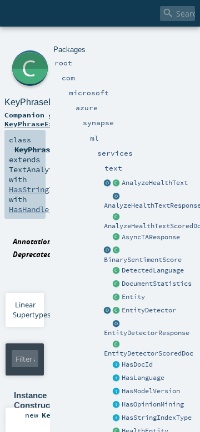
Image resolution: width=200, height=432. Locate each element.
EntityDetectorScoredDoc (148, 353)
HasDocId (137, 364)
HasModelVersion (151, 391)
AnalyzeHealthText (155, 183)
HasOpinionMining (153, 404)
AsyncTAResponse (151, 237)
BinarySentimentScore (143, 260)
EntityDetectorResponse (146, 333)
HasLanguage (143, 378)
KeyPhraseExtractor (43, 102)
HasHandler (31, 209)
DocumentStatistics (157, 283)
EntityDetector (149, 310)
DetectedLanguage (153, 270)
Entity (133, 297)
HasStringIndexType (157, 417)
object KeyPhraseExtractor (44, 119)
